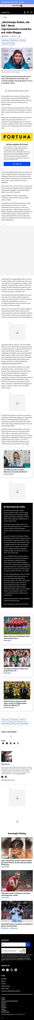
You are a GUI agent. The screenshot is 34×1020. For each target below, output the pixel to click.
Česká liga (5, 856)
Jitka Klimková (5, 44)
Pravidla (3, 999)
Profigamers (4, 1010)
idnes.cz (16, 122)
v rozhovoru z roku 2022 (8, 363)
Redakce (3, 981)
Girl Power (22, 40)
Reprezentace (5, 40)
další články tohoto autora (8, 780)
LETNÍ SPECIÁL (16, 5)
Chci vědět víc (17, 164)
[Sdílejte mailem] (14, 743)
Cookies (3, 997)
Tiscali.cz (3, 1009)
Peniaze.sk (3, 1007)
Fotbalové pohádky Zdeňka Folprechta (10, 991)
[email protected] (21, 773)
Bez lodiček (25, 723)
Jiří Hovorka (5, 36)
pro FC (16, 419)
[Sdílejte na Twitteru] (7, 743)
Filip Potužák (5, 867)
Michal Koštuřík (9, 474)
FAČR (12, 44)
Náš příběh (4, 978)
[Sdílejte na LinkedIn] (10, 743)
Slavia (4, 889)
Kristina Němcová (9, 707)
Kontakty (3, 983)
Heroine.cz (3, 1002)
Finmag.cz (3, 1005)
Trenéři (18, 723)
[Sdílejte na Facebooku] (3, 743)
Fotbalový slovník (5, 986)
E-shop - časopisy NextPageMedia (9, 1001)
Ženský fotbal (14, 40)
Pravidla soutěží (5, 1012)
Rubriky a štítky (5, 988)
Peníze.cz (3, 1004)
